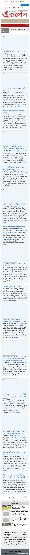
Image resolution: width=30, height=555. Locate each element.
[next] (16, 497)
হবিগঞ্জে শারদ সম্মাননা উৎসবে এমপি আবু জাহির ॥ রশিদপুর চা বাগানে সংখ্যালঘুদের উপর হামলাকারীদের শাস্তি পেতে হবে (14, 359)
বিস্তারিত (10, 69)
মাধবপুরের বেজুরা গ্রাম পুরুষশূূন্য (12, 286)
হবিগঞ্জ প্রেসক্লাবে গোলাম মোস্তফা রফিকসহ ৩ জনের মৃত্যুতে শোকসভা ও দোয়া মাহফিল (20, 513)
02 (13, 497)
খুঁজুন (25, 4)
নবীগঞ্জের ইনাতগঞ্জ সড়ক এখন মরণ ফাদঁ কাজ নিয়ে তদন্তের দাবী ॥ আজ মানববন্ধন (20, 507)
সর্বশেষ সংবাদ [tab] (15, 501)
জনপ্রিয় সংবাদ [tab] (15, 503)
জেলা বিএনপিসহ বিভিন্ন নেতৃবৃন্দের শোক (14, 227)
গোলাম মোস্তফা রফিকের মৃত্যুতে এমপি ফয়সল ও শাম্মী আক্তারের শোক (20, 519)
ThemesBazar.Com (23, 553)
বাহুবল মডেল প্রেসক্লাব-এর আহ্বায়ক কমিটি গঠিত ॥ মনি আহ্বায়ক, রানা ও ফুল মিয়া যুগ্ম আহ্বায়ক (14, 396)
